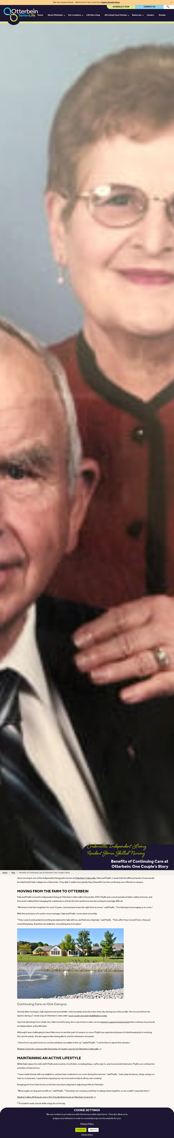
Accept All (81, 1129)
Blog (13, 873)
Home (4, 873)
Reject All (93, 1129)
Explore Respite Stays (110, 2)
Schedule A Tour (121, 7)
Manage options (87, 1134)
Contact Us (149, 7)
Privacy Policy (87, 1124)
